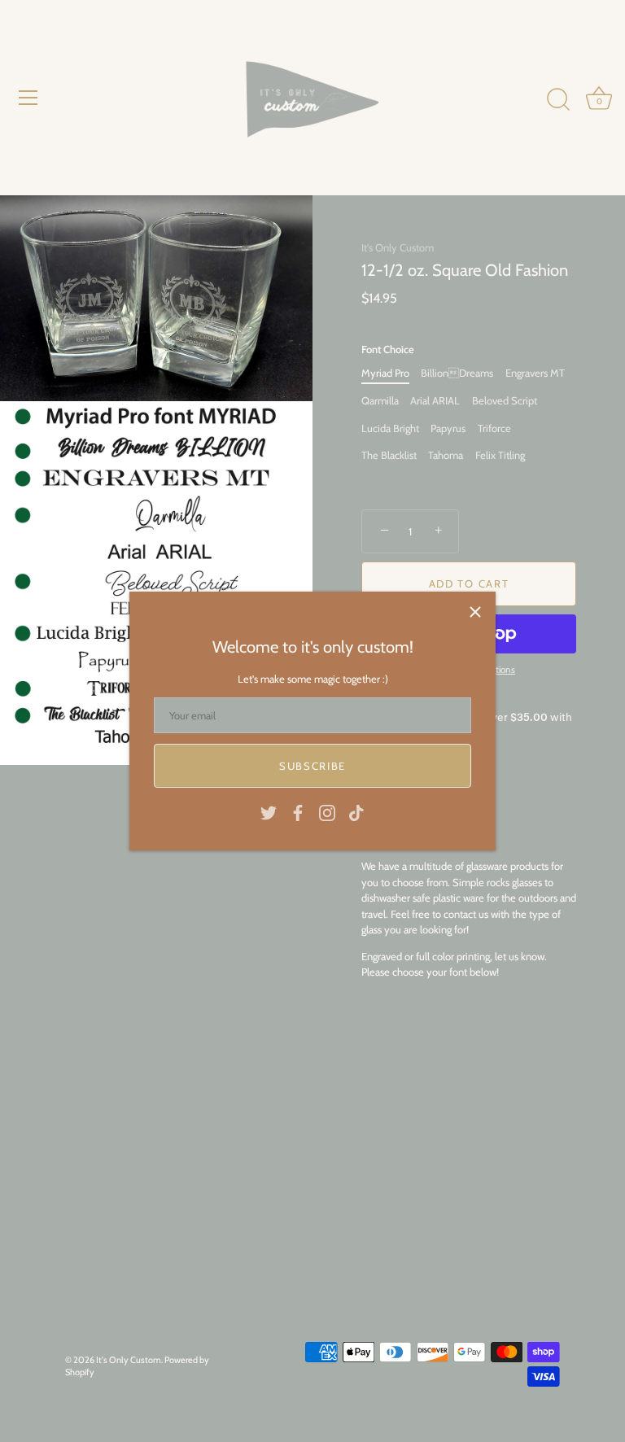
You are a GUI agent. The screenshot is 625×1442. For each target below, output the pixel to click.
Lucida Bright (390, 428)
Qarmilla (380, 401)
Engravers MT (535, 373)
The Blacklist (389, 455)
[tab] (468, 920)
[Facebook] (298, 811)
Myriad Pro (385, 373)
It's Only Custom (397, 247)
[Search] (558, 100)
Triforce (494, 428)
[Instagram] (327, 811)
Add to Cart (469, 583)
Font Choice (387, 349)
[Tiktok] (356, 811)
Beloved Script (504, 401)
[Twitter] (268, 811)
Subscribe (312, 765)
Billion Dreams (457, 373)
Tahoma (445, 455)
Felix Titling (500, 455)
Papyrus (448, 428)
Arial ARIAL (435, 401)
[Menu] (28, 98)
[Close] (475, 612)
